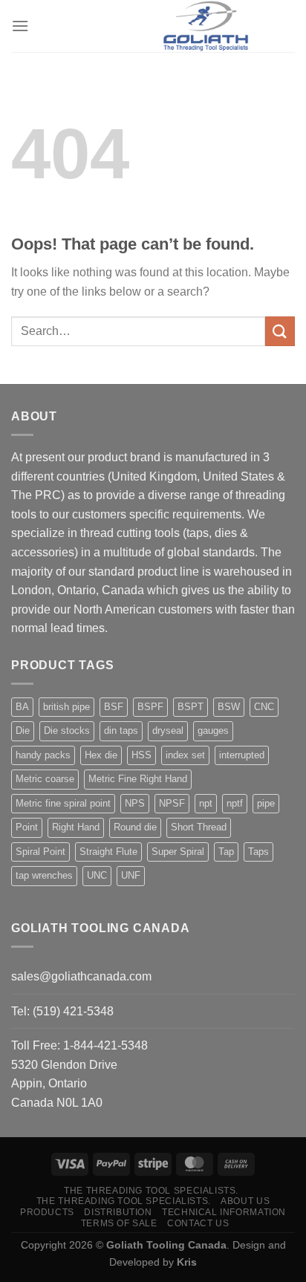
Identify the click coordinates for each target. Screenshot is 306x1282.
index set (185, 755)
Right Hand (76, 827)
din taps (121, 730)
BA (22, 706)
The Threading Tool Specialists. (151, 1190)
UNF (130, 875)
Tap (226, 851)
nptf (235, 803)
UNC (97, 875)
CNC (264, 706)
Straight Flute (108, 851)
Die (23, 730)
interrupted (241, 755)
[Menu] (20, 25)
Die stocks (67, 730)
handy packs (43, 755)
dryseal (167, 730)
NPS (135, 803)
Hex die (101, 755)
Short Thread (199, 827)
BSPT (191, 706)
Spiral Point (40, 851)
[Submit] (280, 330)
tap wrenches (44, 875)
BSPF (150, 706)
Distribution (118, 1212)
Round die (135, 827)
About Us (245, 1201)
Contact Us (198, 1223)
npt (205, 803)
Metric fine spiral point (63, 803)
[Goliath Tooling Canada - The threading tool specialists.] (206, 26)
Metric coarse (45, 778)
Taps (258, 851)
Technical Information (224, 1212)
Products (47, 1212)
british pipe (66, 706)
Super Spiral (178, 851)
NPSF (172, 803)
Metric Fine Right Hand (137, 778)
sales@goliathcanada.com (81, 976)
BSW (229, 706)
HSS (141, 755)
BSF (113, 706)
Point (27, 827)
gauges (213, 730)
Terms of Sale (119, 1223)
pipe (266, 803)
